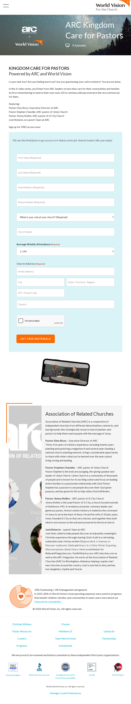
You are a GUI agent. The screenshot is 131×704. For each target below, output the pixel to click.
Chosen (65, 624)
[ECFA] (65, 667)
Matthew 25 (65, 631)
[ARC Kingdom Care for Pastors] (13, 667)
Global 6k (109, 631)
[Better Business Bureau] (39, 667)
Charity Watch (118, 675)
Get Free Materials (35, 338)
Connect (22, 638)
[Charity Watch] (118, 667)
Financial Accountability (47, 601)
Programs (21, 645)
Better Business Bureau (39, 675)
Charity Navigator (13, 675)
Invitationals (65, 645)
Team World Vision (65, 638)
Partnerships (109, 638)
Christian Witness (21, 624)
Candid (92, 675)
